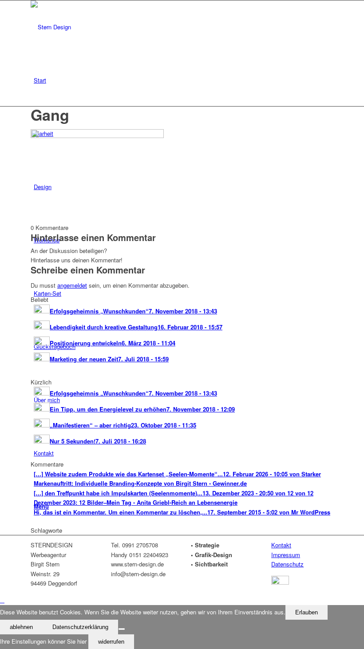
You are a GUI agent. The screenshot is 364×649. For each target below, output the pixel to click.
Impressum (285, 554)
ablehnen (21, 627)
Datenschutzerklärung (80, 627)
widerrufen (111, 641)
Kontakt (281, 545)
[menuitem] (183, 80)
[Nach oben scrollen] (2, 600)
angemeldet (72, 285)
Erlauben (306, 612)
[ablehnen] (121, 629)
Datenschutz (287, 564)
